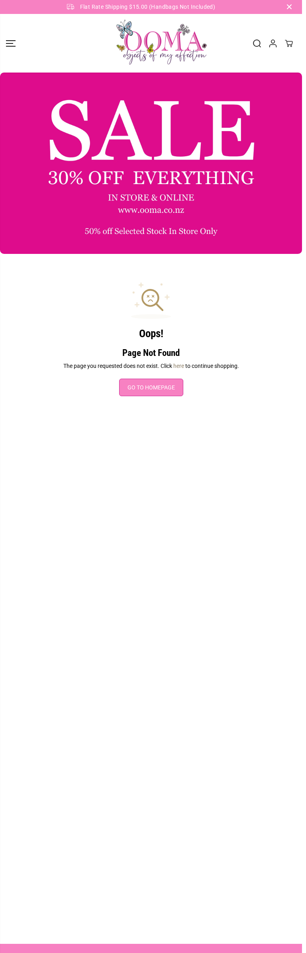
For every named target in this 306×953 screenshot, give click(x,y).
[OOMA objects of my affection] (151, 43)
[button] (11, 43)
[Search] (257, 43)
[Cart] (289, 43)
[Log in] (273, 43)
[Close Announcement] (289, 7)
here (178, 366)
